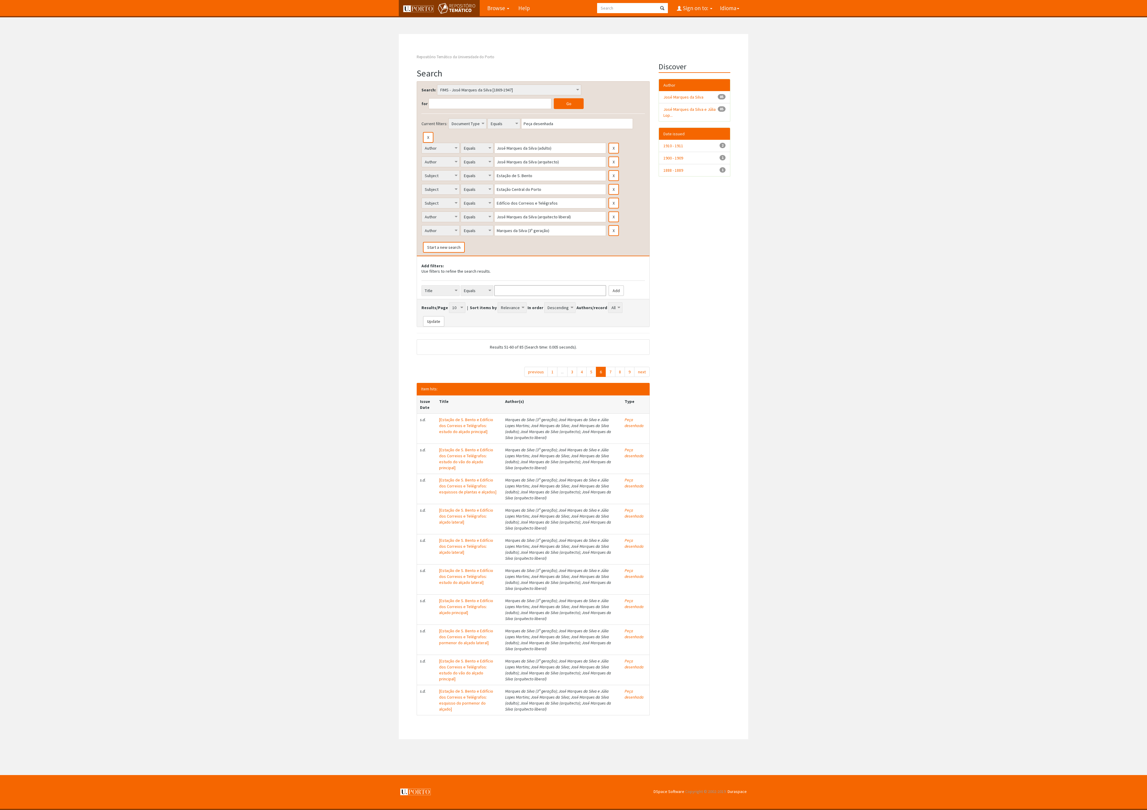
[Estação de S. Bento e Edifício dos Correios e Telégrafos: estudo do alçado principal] (466, 425)
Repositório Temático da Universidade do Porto (455, 56)
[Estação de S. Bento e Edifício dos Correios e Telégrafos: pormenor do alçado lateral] (466, 636)
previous (536, 372)
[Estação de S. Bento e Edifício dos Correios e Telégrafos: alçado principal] (466, 606)
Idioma (728, 8)
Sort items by (483, 307)
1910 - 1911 (673, 145)
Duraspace (737, 791)
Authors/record (591, 307)
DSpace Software (669, 791)
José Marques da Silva (683, 97)
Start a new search (444, 247)
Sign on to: (695, 8)
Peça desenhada (634, 422)
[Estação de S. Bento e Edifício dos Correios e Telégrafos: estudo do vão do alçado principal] (466, 458)
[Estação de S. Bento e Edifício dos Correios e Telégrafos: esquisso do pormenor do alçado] (466, 700)
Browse (496, 8)
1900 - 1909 (673, 158)
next (642, 372)
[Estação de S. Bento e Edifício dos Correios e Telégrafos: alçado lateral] (466, 516)
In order (535, 307)
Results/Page (434, 307)
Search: (428, 90)
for (424, 103)
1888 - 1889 (673, 170)
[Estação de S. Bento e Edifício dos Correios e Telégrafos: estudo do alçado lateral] (466, 576)
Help (524, 8)
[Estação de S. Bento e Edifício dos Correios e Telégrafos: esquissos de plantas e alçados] (467, 486)
